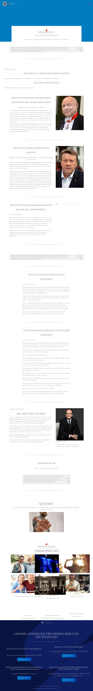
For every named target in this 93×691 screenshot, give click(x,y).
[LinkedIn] (81, 48)
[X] (79, 48)
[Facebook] (77, 48)
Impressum (58, 688)
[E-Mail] (81, 51)
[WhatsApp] (77, 49)
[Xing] (81, 49)
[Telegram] (79, 49)
